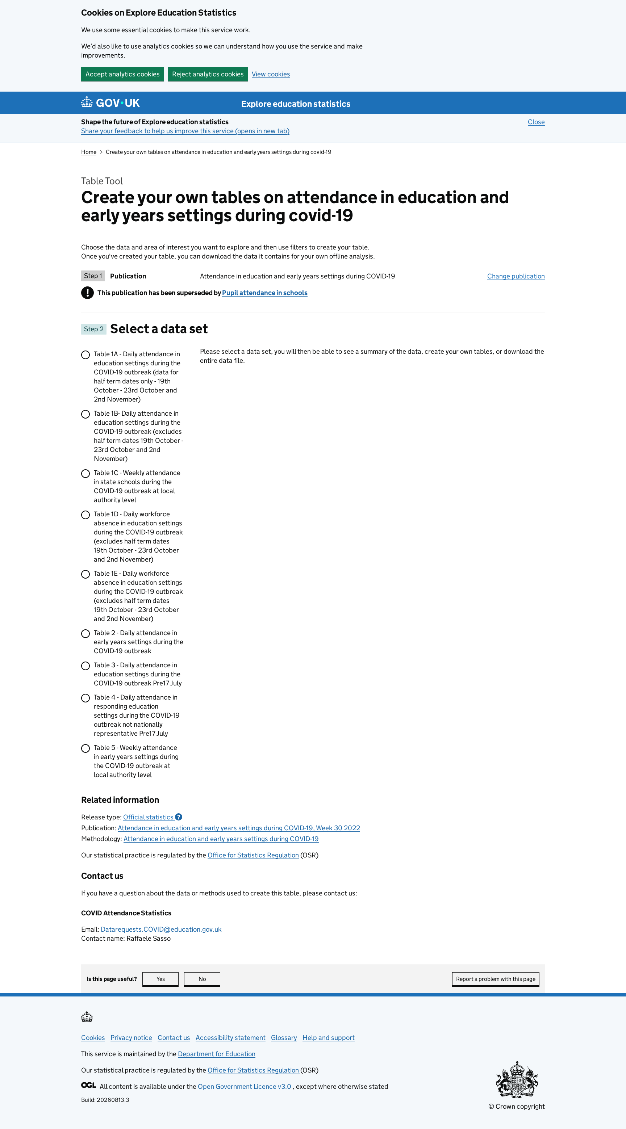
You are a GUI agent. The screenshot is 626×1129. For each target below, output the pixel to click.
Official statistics (151, 817)
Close (536, 122)
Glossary (284, 1037)
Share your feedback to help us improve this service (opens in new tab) (185, 131)
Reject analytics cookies (208, 74)
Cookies (93, 1037)
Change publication (516, 276)
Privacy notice (131, 1037)
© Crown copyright (516, 1106)
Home (88, 151)
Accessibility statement (231, 1037)
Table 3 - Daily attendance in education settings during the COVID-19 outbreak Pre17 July (138, 674)
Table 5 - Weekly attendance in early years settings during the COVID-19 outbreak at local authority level (136, 761)
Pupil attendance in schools (265, 293)
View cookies (271, 74)
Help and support (328, 1037)
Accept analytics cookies (122, 74)
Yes (167, 978)
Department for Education (216, 1054)
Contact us (174, 1037)
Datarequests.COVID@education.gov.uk (161, 929)
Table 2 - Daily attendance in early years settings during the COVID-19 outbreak (138, 642)
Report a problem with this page (495, 978)
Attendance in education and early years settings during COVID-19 (221, 839)
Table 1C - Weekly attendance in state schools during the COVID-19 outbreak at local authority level (137, 486)
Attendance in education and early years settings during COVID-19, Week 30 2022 (239, 828)
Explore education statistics (296, 103)
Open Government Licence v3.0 (245, 1086)
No (209, 978)
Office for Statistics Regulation (253, 855)
